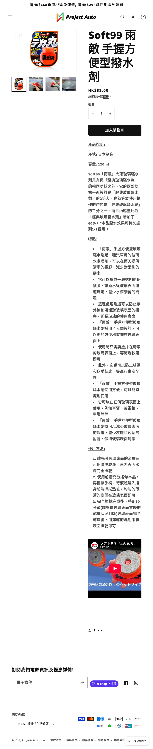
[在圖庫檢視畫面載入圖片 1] (19, 84)
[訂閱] (82, 682)
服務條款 (87, 740)
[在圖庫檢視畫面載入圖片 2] (36, 84)
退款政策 (56, 740)
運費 (106, 96)
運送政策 (103, 740)
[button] (10, 17)
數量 (91, 105)
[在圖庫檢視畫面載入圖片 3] (52, 84)
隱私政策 (72, 740)
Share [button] (98, 630)
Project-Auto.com (33, 740)
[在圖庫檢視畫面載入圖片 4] (69, 84)
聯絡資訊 (119, 740)
